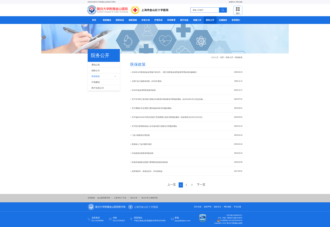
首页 (94, 20)
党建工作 (197, 20)
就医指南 (133, 20)
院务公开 (210, 20)
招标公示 (96, 70)
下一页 (201, 184)
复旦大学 (134, 198)
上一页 (171, 184)
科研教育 (171, 20)
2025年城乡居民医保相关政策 (144, 90)
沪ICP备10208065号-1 (234, 215)
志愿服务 (223, 20)
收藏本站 (232, 2)
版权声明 (207, 207)
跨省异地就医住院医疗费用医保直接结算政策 (150, 162)
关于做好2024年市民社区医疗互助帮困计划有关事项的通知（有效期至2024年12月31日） (168, 117)
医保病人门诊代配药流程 (142, 144)
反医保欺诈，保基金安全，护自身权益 (147, 171)
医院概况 (107, 20)
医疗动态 (184, 20)
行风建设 (96, 82)
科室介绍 (146, 20)
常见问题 (237, 207)
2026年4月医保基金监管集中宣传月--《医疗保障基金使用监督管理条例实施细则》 (165, 72)
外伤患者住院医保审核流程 (142, 153)
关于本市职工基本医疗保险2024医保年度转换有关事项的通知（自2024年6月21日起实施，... (169, 99)
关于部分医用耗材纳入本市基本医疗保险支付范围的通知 (154, 126)
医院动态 (120, 20)
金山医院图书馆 (103, 198)
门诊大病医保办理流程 (141, 135)
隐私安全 (217, 207)
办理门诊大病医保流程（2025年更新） (147, 81)
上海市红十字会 (120, 198)
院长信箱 (197, 207)
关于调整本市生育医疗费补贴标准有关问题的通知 (151, 108)
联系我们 (236, 20)
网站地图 (239, 2)
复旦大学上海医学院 (149, 198)
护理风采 (158, 20)
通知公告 (96, 65)
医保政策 (96, 76)
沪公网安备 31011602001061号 (231, 220)
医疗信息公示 (98, 88)
